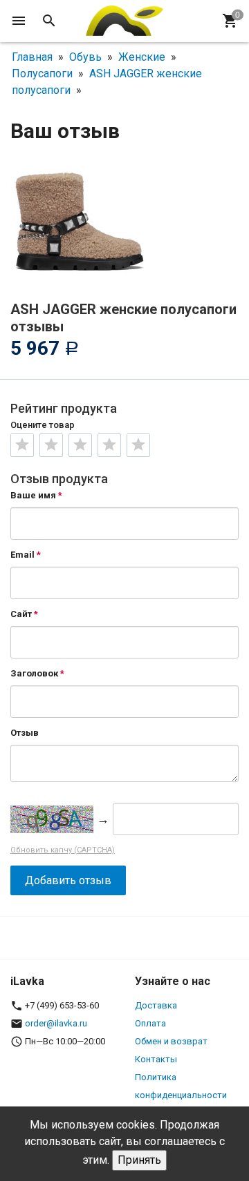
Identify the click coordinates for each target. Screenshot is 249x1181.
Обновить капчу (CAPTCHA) (62, 850)
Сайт (21, 614)
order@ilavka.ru (56, 1023)
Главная (32, 57)
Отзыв (24, 733)
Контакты (156, 1059)
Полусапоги (42, 73)
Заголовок (34, 673)
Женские (141, 57)
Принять (139, 1160)
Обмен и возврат (171, 1041)
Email (22, 554)
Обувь (85, 57)
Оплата (150, 1023)
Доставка (156, 1005)
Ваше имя (33, 495)
